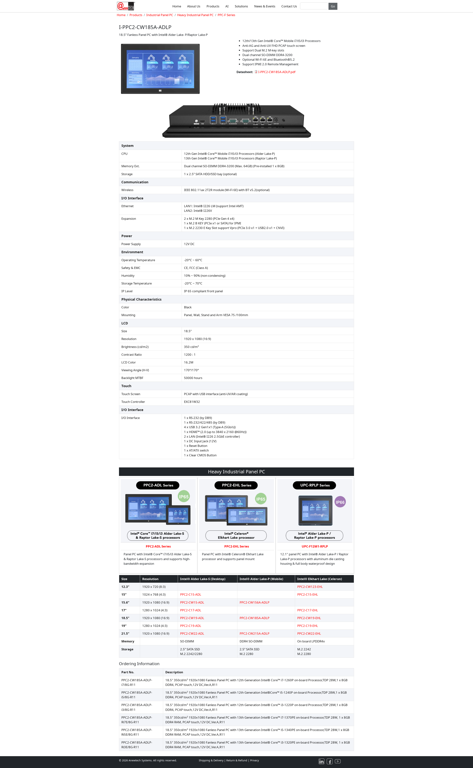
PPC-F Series (226, 15)
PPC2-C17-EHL (307, 610)
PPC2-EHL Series (236, 546)
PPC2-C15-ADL (190, 594)
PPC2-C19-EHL (307, 626)
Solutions (241, 6)
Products (213, 6)
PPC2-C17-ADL (190, 610)
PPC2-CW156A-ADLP (254, 602)
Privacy (254, 760)
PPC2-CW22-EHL (309, 633)
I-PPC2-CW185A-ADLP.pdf (276, 72)
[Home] (127, 6)
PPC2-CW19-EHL (309, 618)
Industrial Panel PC (159, 15)
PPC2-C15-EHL (307, 594)
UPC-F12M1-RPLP (315, 546)
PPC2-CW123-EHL (310, 587)
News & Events (264, 6)
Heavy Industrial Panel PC (195, 15)
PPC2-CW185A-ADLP (254, 618)
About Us (193, 6)
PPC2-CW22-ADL (192, 633)
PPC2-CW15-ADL (192, 602)
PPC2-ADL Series (158, 546)
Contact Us (289, 6)
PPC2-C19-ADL (190, 626)
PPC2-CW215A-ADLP (254, 633)
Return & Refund (237, 760)
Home (176, 6)
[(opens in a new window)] (322, 761)
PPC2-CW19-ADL (192, 618)
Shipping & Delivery (211, 760)
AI (227, 6)
